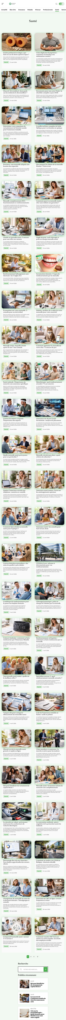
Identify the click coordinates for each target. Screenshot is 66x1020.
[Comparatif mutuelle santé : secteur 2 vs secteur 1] (16, 926)
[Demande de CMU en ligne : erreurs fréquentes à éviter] (49, 888)
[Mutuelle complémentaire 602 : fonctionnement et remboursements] (16, 190)
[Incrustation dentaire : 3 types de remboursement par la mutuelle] (49, 263)
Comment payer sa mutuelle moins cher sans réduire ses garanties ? (48, 202)
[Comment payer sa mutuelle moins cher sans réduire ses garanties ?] (49, 190)
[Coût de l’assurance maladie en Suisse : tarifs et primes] (49, 702)
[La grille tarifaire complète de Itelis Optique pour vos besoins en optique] (49, 115)
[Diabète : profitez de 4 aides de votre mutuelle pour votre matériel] (49, 299)
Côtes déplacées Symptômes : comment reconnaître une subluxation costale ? (46, 54)
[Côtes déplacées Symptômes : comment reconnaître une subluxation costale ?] (49, 42)
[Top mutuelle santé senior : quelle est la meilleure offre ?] (16, 665)
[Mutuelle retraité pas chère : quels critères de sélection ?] (49, 444)
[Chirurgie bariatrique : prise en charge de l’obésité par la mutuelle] (49, 591)
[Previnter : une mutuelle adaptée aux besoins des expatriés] (16, 154)
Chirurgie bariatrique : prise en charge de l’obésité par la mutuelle (48, 602)
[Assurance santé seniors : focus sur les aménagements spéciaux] (49, 479)
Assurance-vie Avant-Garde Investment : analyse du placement (48, 419)
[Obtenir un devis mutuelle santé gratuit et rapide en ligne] (16, 738)
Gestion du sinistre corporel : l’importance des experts (13, 419)
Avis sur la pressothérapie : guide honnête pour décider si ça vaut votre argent (37, 1014)
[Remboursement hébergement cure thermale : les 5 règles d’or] (16, 263)
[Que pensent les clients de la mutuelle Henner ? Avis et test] (49, 154)
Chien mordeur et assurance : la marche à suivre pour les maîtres (47, 750)
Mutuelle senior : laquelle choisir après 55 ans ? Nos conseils (14, 346)
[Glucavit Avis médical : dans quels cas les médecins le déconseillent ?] (16, 80)
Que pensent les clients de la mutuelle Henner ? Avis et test (49, 165)
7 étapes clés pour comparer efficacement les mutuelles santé (14, 713)
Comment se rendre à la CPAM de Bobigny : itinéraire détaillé (48, 861)
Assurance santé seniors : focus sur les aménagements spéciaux (48, 491)
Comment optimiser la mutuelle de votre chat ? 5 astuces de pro (48, 346)
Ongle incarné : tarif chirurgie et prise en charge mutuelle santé (47, 238)
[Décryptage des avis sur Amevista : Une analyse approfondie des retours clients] (16, 849)
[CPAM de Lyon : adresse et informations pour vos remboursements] (49, 552)
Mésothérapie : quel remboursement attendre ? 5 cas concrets (49, 383)
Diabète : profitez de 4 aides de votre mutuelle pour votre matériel (49, 311)
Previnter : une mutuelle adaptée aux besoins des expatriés (16, 165)
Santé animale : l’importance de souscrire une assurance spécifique (15, 383)
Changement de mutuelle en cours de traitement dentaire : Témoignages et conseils (16, 900)
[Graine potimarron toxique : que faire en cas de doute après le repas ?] (16, 42)
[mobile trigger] (3, 4)
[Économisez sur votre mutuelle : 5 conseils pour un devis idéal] (16, 299)
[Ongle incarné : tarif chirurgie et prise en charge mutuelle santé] (49, 227)
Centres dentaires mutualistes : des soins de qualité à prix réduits (15, 564)
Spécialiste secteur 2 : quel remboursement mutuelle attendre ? (49, 677)
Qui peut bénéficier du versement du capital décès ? (16, 786)
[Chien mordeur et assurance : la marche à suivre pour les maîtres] (49, 738)
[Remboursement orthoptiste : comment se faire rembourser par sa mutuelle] (49, 627)
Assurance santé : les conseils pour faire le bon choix (48, 528)
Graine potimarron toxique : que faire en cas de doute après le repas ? (16, 53)
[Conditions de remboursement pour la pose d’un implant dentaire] (16, 591)
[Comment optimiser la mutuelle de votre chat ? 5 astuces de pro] (49, 335)
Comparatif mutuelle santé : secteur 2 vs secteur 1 (16, 938)
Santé (6, 62)
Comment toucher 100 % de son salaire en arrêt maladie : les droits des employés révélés (48, 938)
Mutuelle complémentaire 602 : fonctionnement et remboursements (16, 202)
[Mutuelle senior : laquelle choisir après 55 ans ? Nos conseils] (16, 335)
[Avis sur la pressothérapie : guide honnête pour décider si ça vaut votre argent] (24, 1013)
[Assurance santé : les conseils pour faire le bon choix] (49, 516)
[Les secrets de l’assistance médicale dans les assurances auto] (24, 998)
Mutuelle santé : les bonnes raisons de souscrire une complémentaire (49, 786)
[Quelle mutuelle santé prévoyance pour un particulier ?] (16, 444)
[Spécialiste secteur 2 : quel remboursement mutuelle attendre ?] (49, 665)
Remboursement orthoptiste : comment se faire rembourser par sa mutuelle (49, 639)
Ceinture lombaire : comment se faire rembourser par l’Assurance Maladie (16, 639)
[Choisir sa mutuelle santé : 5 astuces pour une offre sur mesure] (16, 227)
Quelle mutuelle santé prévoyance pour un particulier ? (15, 456)
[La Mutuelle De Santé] (12, 4)
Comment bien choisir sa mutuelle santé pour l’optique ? (15, 528)
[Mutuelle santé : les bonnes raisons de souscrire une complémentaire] (49, 775)
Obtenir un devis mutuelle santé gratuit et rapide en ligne (14, 750)
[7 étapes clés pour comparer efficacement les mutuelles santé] (16, 702)
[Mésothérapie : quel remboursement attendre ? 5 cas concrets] (49, 371)
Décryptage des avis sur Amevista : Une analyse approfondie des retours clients (16, 862)
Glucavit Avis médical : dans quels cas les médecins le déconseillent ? (15, 92)
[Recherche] (56, 4)
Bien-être (33, 1008)
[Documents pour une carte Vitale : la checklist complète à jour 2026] (49, 80)
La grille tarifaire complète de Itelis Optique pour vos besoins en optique (49, 127)
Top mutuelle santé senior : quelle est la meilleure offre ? (16, 677)
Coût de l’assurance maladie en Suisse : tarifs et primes (47, 713)
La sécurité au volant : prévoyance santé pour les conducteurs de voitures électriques (15, 824)
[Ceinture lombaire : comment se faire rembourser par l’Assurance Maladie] (16, 627)
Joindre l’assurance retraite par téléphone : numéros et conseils (14, 491)
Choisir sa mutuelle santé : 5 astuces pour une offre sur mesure (16, 238)
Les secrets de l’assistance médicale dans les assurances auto (38, 999)
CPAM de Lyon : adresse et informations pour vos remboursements (45, 565)
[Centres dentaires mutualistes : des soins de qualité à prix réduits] (16, 552)
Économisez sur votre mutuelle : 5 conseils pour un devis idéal (15, 311)
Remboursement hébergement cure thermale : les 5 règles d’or (16, 275)
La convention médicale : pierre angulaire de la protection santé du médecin (48, 824)
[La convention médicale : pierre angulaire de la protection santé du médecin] (49, 811)
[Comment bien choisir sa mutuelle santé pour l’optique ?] (16, 516)
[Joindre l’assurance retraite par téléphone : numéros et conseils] (16, 479)
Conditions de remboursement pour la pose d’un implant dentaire (16, 602)
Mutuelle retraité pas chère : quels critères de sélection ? (48, 456)
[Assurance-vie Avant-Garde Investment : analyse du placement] (49, 408)
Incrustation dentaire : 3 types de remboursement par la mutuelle (48, 275)
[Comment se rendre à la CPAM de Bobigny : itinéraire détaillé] (49, 849)
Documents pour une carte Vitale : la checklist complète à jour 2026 (49, 92)
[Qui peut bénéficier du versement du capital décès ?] (16, 775)
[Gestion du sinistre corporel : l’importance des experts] (16, 408)
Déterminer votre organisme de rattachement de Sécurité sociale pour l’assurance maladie (15, 128)
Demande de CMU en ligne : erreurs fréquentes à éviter (48, 899)
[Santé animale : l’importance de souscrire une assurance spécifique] (16, 371)
